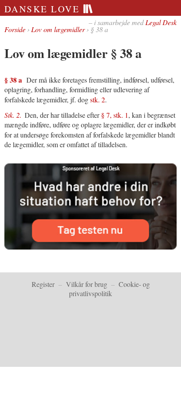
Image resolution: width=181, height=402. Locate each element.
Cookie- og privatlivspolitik (109, 288)
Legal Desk (161, 22)
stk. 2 (97, 99)
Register (43, 284)
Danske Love (43, 9)
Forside (14, 29)
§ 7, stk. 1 (114, 115)
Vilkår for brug (86, 284)
